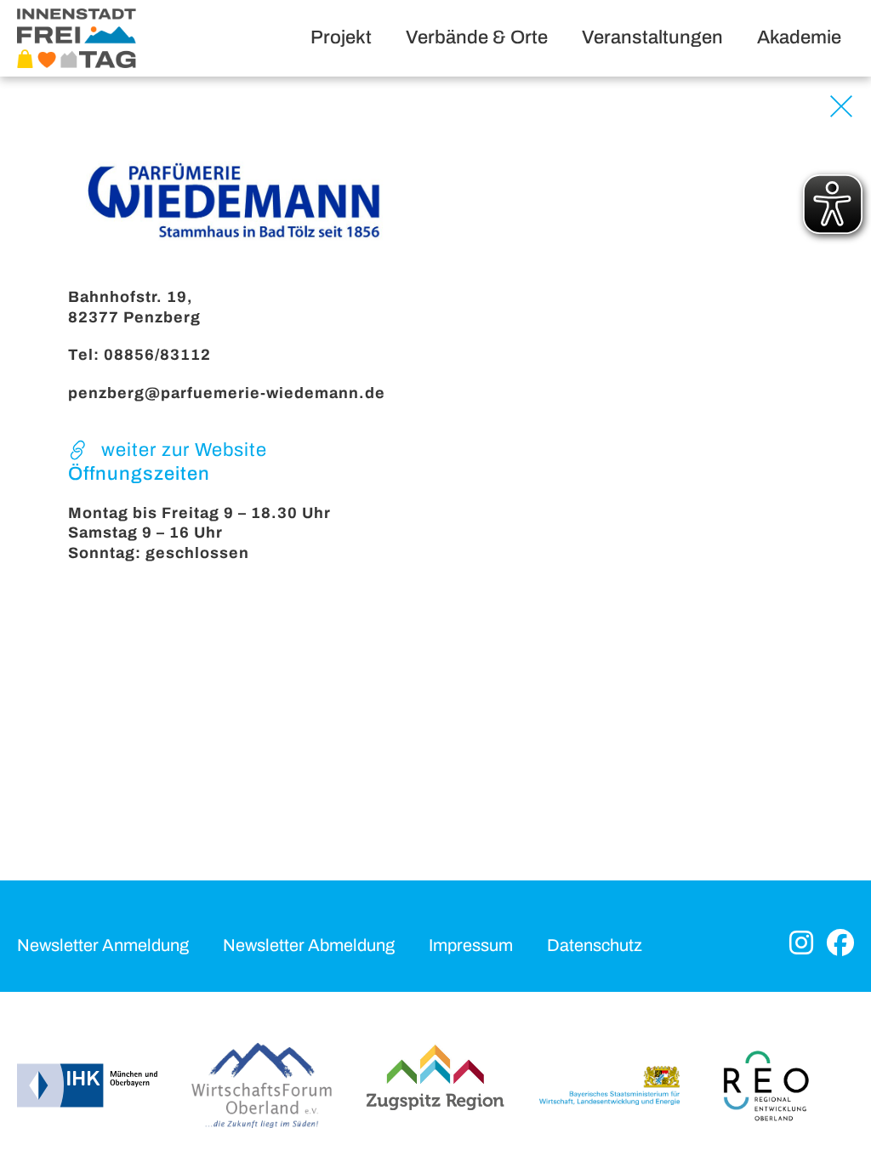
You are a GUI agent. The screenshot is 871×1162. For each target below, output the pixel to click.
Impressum (471, 945)
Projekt (341, 37)
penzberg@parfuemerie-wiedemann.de (226, 393)
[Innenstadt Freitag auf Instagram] (801, 944)
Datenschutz (594, 945)
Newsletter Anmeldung (103, 945)
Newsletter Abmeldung (309, 945)
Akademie (799, 37)
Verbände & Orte (477, 37)
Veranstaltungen (652, 37)
